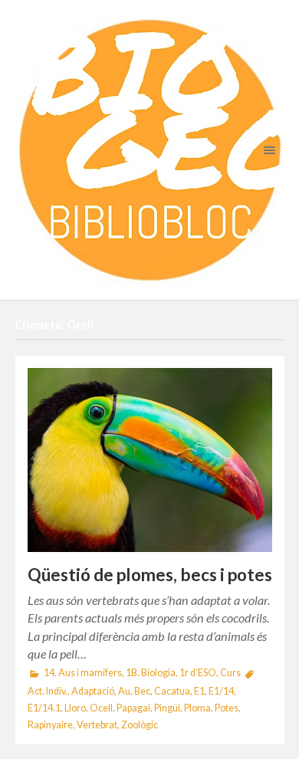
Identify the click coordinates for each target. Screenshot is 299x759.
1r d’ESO (197, 672)
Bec (142, 691)
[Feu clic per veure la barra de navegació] (266, 150)
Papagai (133, 708)
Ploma (197, 708)
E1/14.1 (44, 708)
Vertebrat (97, 725)
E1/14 (221, 691)
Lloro (75, 708)
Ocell (101, 708)
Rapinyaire (50, 725)
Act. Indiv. (47, 691)
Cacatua (172, 691)
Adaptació (92, 691)
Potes (226, 708)
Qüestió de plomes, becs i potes (150, 574)
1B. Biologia (151, 672)
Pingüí (167, 708)
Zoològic (139, 725)
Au (124, 691)
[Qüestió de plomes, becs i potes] (150, 459)
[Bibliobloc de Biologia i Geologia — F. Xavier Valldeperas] (149, 149)
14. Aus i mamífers (83, 672)
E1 (199, 691)
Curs (230, 672)
